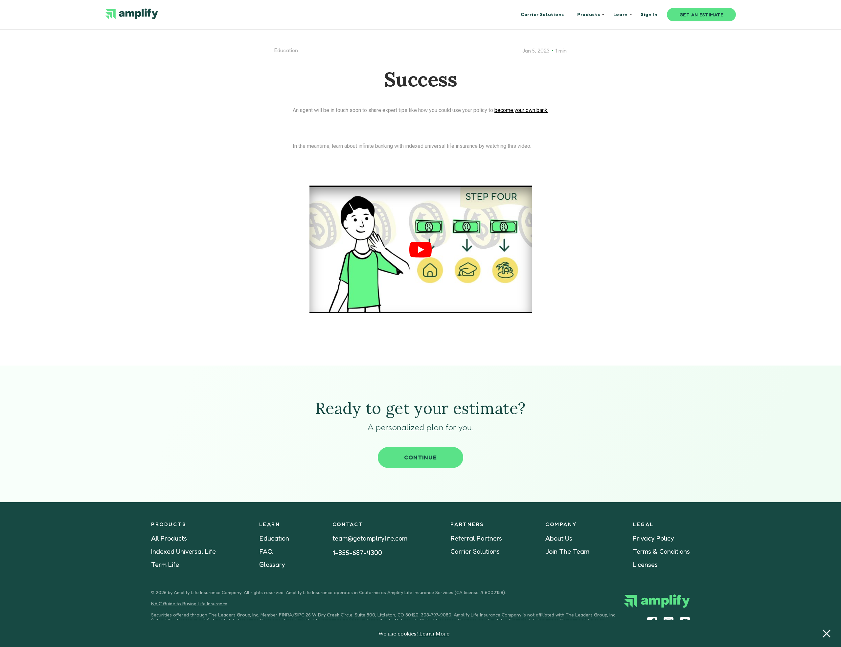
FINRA (285, 614)
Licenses (645, 565)
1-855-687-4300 (357, 553)
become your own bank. (521, 110)
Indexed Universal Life (183, 551)
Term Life (165, 565)
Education (286, 50)
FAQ (266, 551)
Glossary (272, 565)
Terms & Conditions (661, 551)
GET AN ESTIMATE (701, 14)
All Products (169, 538)
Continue (420, 457)
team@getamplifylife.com (369, 538)
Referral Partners (476, 538)
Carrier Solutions (475, 551)
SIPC (299, 614)
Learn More (434, 633)
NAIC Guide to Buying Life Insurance (189, 603)
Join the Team (567, 551)
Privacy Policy (653, 538)
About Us (558, 538)
